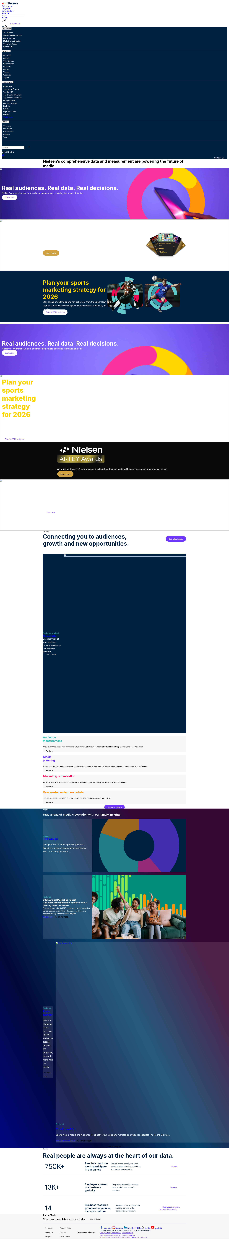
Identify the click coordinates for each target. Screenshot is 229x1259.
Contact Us (219, 158)
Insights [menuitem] (5, 8)
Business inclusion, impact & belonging (170, 1208)
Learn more (51, 253)
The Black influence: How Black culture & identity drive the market (65, 904)
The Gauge (50, 839)
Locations (49, 1232)
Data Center (7, 82)
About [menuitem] (5, 13)
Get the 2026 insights (55, 312)
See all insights (114, 1146)
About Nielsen (65, 1228)
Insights (5, 51)
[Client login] (6, 19)
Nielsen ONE (49, 636)
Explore (49, 751)
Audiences (47, 917)
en (3, 21)
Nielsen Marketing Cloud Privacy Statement (115, 1237)
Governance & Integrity (87, 1232)
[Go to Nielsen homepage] (10, 4)
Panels (174, 1166)
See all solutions (176, 539)
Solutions (6, 28)
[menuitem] (11, 6)
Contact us (15, 23)
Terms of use (116, 1233)
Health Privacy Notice (139, 1237)
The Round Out (66, 1129)
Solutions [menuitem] (6, 6)
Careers (173, 1187)
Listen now (50, 512)
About (5, 122)
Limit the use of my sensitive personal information (117, 1235)
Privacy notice (105, 1233)
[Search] (3, 19)
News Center (65, 1237)
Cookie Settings (127, 1233)
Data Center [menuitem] (7, 11)
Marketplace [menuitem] (8, 117)
